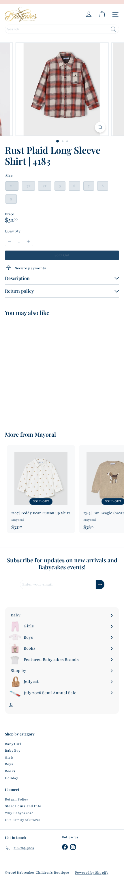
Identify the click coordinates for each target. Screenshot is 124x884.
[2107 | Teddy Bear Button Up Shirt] (41, 489)
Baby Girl (13, 744)
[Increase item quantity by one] (28, 241)
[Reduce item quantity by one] (9, 241)
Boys (9, 764)
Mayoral (45, 434)
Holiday (11, 778)
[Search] (113, 29)
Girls (9, 757)
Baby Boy (12, 750)
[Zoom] (100, 127)
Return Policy (16, 799)
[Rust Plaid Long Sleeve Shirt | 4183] (41, 369)
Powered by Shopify (91, 872)
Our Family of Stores (22, 820)
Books (10, 771)
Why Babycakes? (19, 813)
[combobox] (62, 29)
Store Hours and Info (23, 806)
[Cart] (102, 14)
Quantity (13, 231)
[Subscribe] (100, 584)
